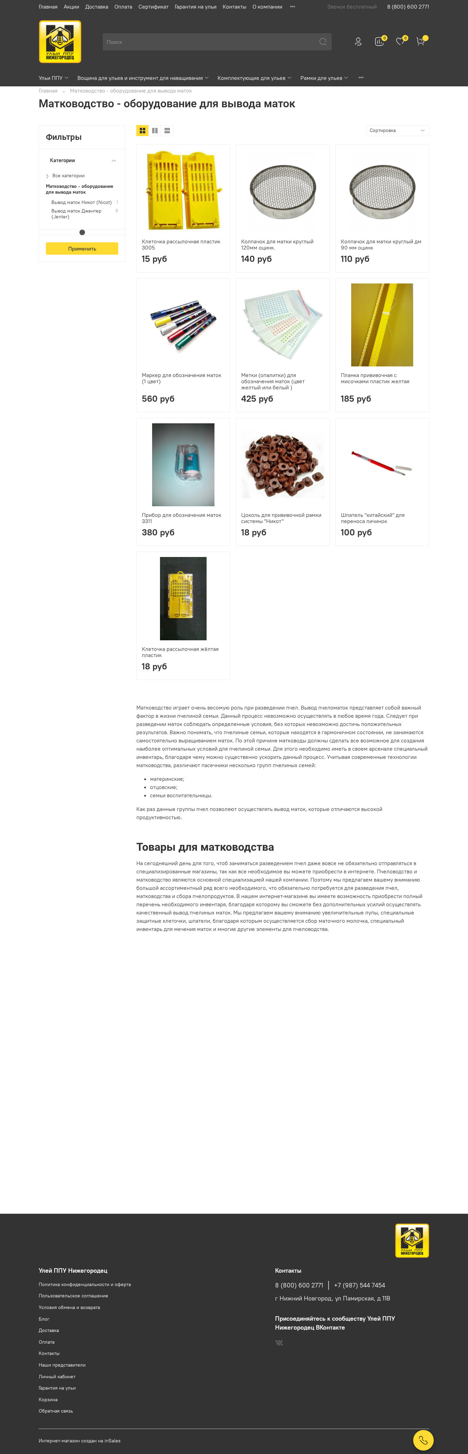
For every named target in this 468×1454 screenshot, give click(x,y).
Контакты (234, 6)
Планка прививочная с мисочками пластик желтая (375, 378)
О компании (267, 6)
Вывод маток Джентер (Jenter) (76, 214)
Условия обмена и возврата (69, 1307)
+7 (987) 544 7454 (359, 1285)
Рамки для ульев (321, 77)
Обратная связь (56, 1411)
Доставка (96, 6)
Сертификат (153, 6)
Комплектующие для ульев (251, 77)
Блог (44, 1319)
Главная (48, 6)
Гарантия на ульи (196, 6)
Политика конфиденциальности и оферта (85, 1284)
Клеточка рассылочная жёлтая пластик (180, 651)
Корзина (48, 1399)
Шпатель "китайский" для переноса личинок (373, 517)
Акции (71, 6)
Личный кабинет (57, 1376)
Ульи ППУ (51, 77)
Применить (82, 248)
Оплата (123, 6)
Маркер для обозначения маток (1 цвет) (181, 378)
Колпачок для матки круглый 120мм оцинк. (277, 244)
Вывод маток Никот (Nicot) (81, 202)
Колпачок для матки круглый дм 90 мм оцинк (381, 244)
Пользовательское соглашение (73, 1296)
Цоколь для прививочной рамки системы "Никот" (281, 517)
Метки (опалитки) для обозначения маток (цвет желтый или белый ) (273, 381)
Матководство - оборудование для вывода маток (79, 189)
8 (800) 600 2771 (408, 6)
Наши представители (62, 1365)
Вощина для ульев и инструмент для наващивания (140, 77)
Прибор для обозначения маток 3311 (181, 517)
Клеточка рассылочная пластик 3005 (181, 244)
